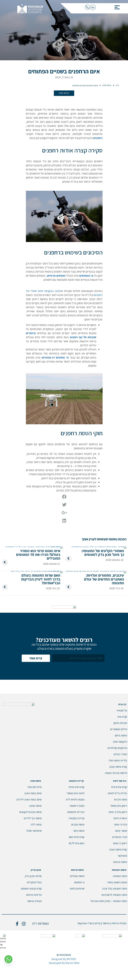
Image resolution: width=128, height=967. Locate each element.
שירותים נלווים (77, 888)
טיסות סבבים (77, 824)
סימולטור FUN (34, 830)
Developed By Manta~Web (64, 963)
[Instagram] (23, 923)
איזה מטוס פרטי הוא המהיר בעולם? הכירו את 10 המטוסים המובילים (38, 554)
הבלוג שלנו (64, 93)
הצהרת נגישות (34, 901)
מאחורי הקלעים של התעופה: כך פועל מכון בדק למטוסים (102, 552)
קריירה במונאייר (76, 818)
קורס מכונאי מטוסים (31, 888)
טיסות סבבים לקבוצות (30, 812)
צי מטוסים (79, 882)
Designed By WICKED (63, 959)
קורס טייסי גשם (76, 837)
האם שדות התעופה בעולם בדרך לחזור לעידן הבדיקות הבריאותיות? (40, 579)
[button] (116, 6)
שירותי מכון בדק (33, 876)
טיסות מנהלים (77, 876)
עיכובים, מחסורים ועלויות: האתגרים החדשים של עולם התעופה (104, 579)
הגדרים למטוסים (75, 812)
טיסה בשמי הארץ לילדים (29, 799)
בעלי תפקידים (34, 882)
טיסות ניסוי (78, 830)
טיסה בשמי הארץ (33, 793)
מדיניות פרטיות (34, 895)
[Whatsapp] (8, 959)
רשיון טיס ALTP (76, 843)
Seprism (82, 923)
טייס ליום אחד (34, 787)
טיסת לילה (36, 824)
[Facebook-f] (17, 923)
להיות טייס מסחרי (75, 793)
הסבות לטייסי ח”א (75, 799)
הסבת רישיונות (77, 805)
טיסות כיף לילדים (33, 818)
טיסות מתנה (35, 805)
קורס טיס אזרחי (76, 787)
